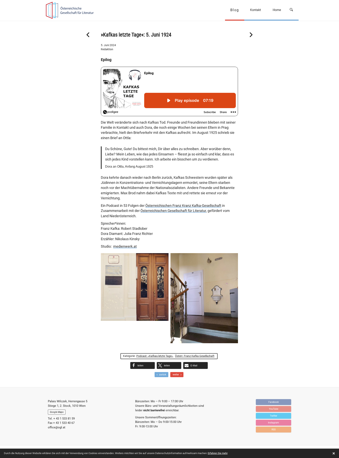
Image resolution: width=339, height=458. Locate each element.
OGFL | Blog (68, 10)
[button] (142, 365)
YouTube (273, 409)
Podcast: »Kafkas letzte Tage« (154, 356)
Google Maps (57, 412)
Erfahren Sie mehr (218, 453)
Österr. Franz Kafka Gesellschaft (194, 356)
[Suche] (293, 10)
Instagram (273, 422)
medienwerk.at (125, 246)
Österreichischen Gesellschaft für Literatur (173, 211)
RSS (274, 429)
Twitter (273, 415)
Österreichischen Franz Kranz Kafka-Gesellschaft (183, 206)
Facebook (273, 402)
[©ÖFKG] (135, 287)
